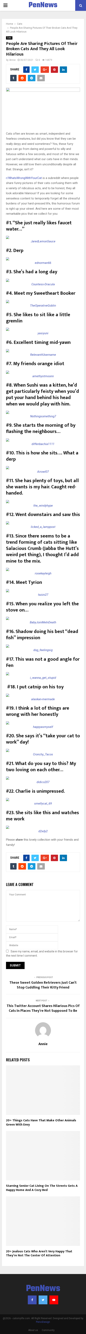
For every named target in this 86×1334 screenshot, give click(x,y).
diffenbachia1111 (43, 444)
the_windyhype (43, 505)
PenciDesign (43, 1322)
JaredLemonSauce (43, 241)
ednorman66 (43, 263)
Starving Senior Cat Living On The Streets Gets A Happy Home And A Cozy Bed (42, 1188)
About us (33, 1330)
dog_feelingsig (43, 650)
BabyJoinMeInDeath (43, 622)
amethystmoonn (43, 376)
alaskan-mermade (43, 699)
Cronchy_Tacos (43, 754)
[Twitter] (43, 1299)
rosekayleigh (43, 573)
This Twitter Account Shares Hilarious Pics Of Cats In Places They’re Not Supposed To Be (43, 1008)
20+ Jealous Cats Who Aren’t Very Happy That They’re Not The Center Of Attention (39, 1253)
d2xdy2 (43, 831)
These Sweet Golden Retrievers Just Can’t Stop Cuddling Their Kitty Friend (43, 985)
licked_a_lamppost (43, 527)
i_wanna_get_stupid (43, 678)
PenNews (43, 5)
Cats (9, 38)
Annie (12, 60)
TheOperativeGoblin (43, 305)
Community (48, 1330)
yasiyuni (43, 333)
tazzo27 (43, 594)
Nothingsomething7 (43, 416)
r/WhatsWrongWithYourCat (24, 178)
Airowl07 (43, 471)
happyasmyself (43, 727)
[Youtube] (53, 1299)
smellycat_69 (43, 803)
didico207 (43, 782)
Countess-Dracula (43, 284)
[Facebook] (32, 1299)
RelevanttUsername (43, 355)
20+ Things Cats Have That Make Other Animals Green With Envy (41, 1122)
